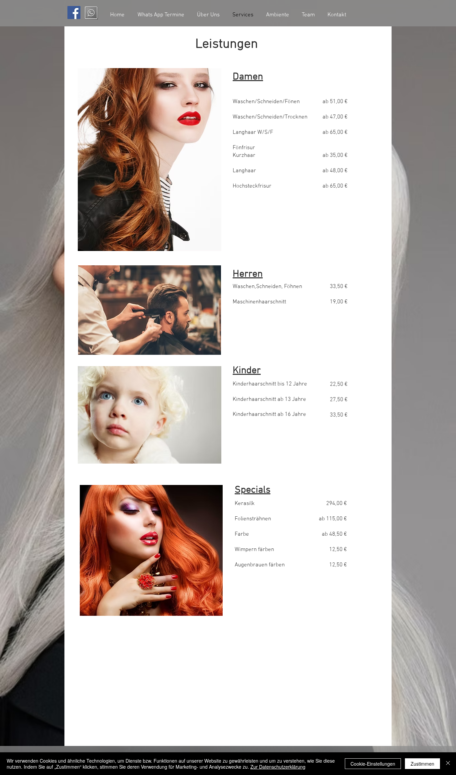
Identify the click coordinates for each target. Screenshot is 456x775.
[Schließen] (448, 764)
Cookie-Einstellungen (373, 763)
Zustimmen (422, 763)
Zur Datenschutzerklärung (277, 766)
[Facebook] (73, 12)
